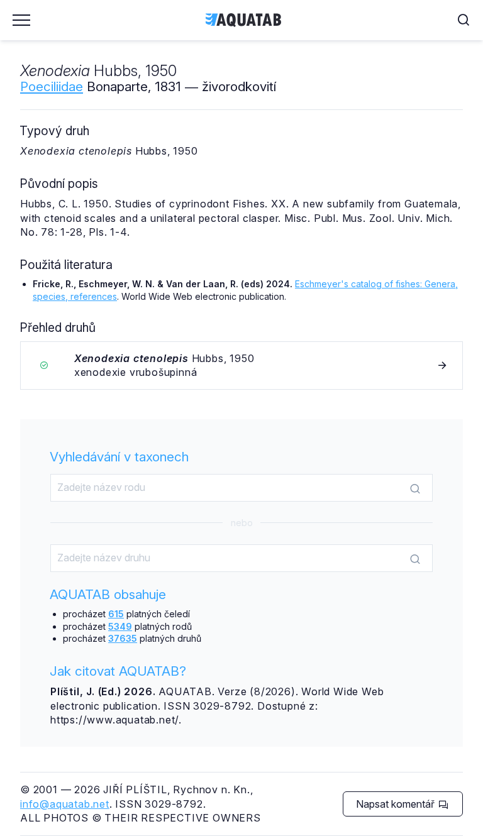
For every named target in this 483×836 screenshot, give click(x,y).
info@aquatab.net (64, 804)
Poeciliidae (51, 86)
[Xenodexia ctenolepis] (241, 365)
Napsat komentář (396, 804)
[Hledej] (415, 488)
